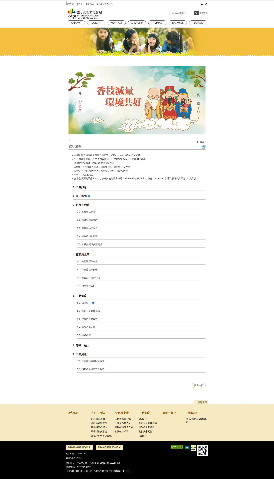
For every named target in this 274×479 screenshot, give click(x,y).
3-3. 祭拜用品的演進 (87, 228)
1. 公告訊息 (80, 187)
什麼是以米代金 (123, 423)
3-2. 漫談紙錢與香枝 (87, 220)
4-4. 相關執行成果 (86, 286)
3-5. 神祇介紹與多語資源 (89, 244)
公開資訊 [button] (198, 22)
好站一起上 (178, 22)
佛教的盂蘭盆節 (147, 427)
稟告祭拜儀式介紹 (124, 427)
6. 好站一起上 (81, 345)
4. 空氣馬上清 (81, 254)
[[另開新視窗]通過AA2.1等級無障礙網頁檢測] (177, 447)
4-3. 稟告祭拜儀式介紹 (88, 277)
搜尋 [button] (196, 13)
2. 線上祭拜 (80, 196)
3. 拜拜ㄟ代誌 (81, 204)
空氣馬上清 (122, 412)
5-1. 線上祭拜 (84, 303)
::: (66, 2)
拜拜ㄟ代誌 (98, 412)
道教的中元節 (145, 431)
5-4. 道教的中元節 (86, 327)
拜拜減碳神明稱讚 (91, 13)
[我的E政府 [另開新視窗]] (187, 448)
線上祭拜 (96, 22)
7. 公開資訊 (80, 354)
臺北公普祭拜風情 (148, 423)
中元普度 (144, 412)
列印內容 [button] (204, 147)
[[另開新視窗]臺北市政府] (193, 448)
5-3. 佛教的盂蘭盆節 (87, 319)
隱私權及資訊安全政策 (196, 420)
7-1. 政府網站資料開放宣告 (90, 361)
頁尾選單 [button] (202, 402)
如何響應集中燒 (123, 418)
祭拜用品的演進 (99, 427)
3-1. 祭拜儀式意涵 (86, 212)
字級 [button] (202, 4)
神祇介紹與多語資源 (101, 436)
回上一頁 (198, 385)
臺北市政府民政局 (105, 4)
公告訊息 (75, 22)
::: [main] (69, 140)
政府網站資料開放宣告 (79, 447)
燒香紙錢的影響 (99, 431)
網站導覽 (70, 4)
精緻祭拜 (143, 436)
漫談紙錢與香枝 (99, 423)
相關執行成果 (121, 431)
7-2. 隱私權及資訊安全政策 (90, 369)
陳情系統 (90, 4)
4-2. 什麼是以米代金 (87, 269)
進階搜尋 (204, 13)
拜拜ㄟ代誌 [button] (116, 22)
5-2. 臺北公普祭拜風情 (88, 311)
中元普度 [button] (157, 22)
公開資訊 (191, 412)
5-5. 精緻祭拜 (84, 335)
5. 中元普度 (80, 295)
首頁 (202, 142)
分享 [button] (206, 4)
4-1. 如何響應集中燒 (87, 261)
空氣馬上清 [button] (137, 22)
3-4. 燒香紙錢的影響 (87, 236)
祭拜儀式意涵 (98, 418)
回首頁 (80, 4)
